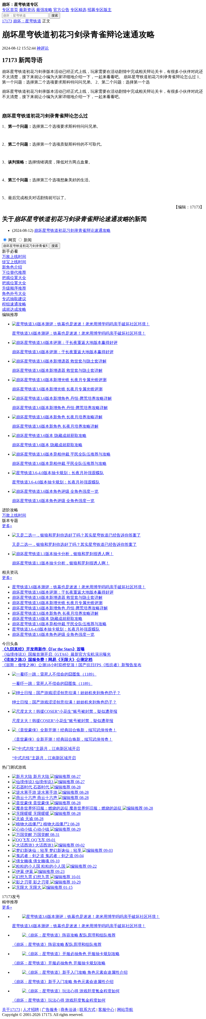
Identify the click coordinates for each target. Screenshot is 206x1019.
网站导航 (125, 1009)
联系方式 (87, 1009)
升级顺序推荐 (14, 288)
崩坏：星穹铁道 (27, 21)
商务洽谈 (69, 1009)
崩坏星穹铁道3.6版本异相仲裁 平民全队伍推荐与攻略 (59, 624)
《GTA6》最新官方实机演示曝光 (81, 654)
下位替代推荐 (14, 272)
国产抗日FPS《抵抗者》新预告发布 (109, 665)
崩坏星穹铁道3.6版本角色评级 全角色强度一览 (53, 634)
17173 (7, 21)
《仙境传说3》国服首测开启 (27, 654)
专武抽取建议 (14, 299)
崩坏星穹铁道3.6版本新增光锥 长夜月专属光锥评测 (57, 603)
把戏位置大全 (14, 278)
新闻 (28, 240)
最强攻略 (44, 10)
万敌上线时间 (14, 256)
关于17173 (11, 1009)
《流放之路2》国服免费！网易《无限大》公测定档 (47, 659)
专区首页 (10, 10)
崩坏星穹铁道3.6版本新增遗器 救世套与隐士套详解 (57, 597)
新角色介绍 (12, 267)
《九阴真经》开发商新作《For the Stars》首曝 (43, 649)
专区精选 (78, 10)
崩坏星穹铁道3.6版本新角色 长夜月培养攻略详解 (55, 613)
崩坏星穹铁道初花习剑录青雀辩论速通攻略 (72, 230)
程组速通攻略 (14, 304)
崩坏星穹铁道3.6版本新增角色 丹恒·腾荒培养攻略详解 (60, 608)
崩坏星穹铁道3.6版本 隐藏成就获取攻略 (47, 618)
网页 (12, 240)
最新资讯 (27, 10)
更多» (7, 526)
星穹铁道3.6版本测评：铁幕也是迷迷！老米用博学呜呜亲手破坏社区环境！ (79, 587)
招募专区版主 (99, 10)
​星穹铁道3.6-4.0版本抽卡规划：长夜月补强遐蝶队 (56, 629)
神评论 (43, 48)
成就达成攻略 (14, 309)
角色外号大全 (14, 293)
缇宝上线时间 (14, 262)
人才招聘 (31, 1009)
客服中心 (106, 1009)
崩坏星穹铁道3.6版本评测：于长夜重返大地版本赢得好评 (63, 592)
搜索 (55, 15)
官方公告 (61, 10)
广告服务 (50, 1009)
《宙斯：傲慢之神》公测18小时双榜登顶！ (40, 665)
